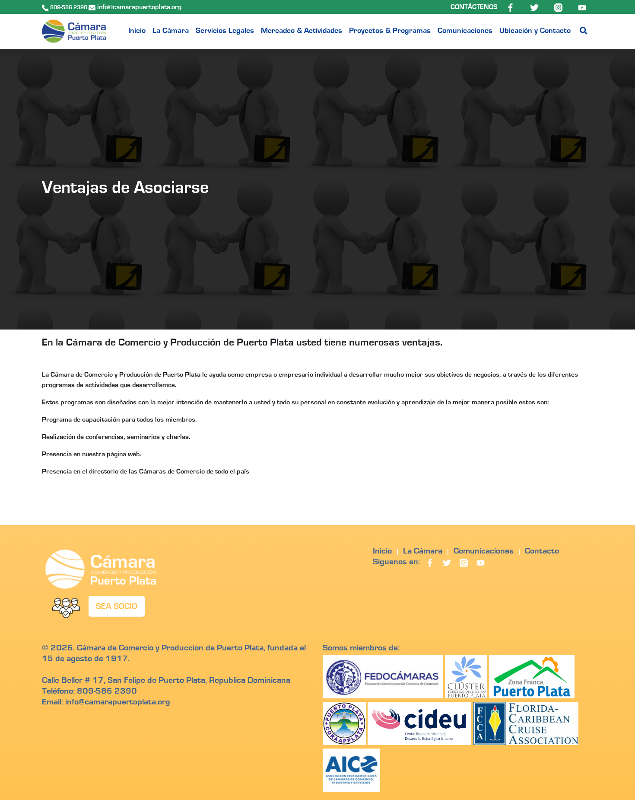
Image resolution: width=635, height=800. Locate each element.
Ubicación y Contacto (535, 31)
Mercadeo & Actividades (301, 31)
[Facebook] (511, 6)
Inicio (137, 31)
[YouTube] (582, 6)
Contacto (542, 551)
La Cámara (170, 31)
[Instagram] (559, 6)
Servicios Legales (225, 31)
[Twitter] (535, 6)
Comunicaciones (465, 31)
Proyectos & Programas (390, 31)
